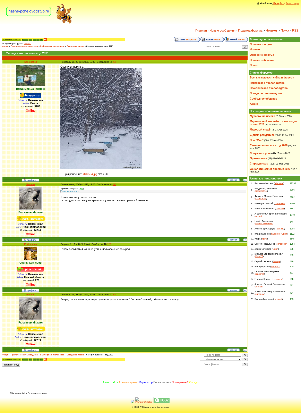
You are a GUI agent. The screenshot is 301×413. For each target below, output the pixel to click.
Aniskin (259, 286)
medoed (278, 299)
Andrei (258, 216)
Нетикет (271, 30)
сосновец (280, 203)
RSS (295, 30)
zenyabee (277, 279)
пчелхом (259, 294)
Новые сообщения (222, 30)
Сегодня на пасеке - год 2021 (99, 46)
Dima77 (259, 256)
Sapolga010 (30, 62)
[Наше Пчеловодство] (39, 23)
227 (114, 184)
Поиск (285, 30)
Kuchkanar (260, 198)
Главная (201, 30)
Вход (282, 3)
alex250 (280, 228)
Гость (276, 3)
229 (114, 294)
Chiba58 (280, 208)
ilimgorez (259, 274)
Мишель (27, 44)
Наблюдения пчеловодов (52, 46)
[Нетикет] (233, 180)
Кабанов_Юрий (279, 234)
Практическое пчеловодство (24, 46)
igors (264, 238)
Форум (5, 46)
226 (114, 62)
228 (109, 244)
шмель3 (275, 266)
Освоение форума (262, 54)
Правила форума (250, 30)
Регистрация (292, 3)
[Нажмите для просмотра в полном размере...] (101, 168)
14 (37, 40)
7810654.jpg (90, 174)
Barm (275, 249)
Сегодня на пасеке (75, 46)
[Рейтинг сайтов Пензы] (132, 402)
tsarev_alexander (264, 223)
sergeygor (281, 244)
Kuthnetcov (30, 244)
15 (41, 40)
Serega (276, 261)
